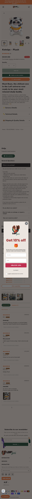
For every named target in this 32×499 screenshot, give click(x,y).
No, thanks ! (16, 270)
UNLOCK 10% (16, 265)
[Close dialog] (26, 223)
